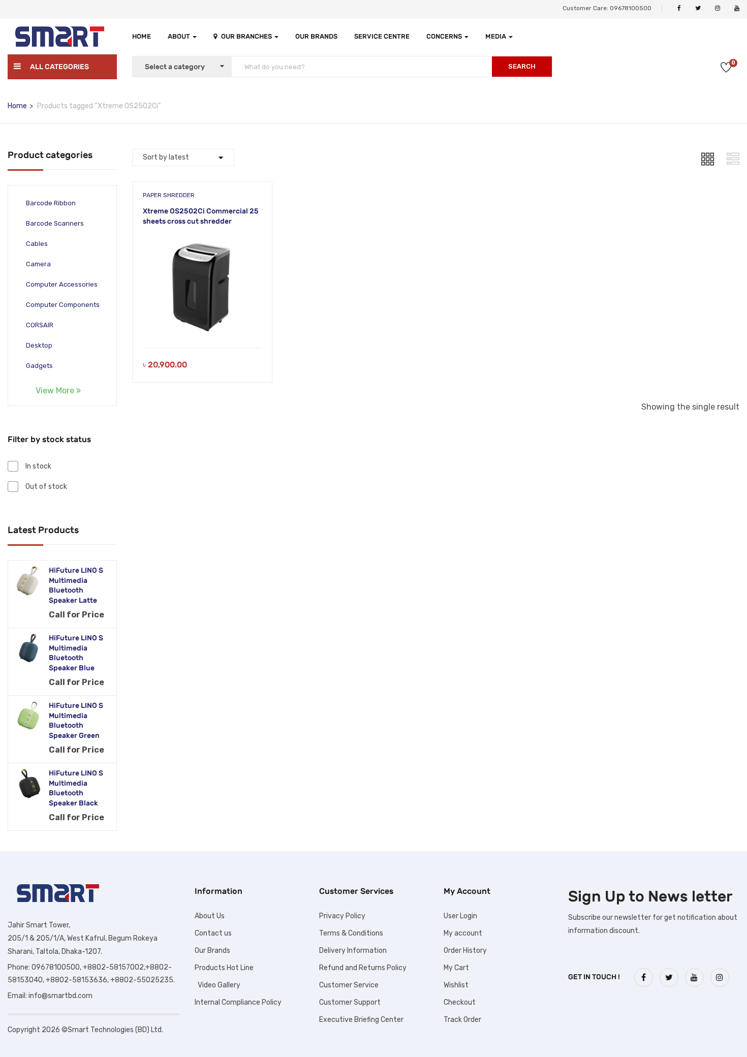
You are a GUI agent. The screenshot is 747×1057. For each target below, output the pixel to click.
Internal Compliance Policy (238, 1002)
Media (496, 36)
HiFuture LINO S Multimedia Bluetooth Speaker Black (76, 788)
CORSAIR (39, 325)
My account (463, 933)
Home (141, 36)
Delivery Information (353, 950)
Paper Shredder (169, 195)
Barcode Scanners (55, 223)
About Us (210, 916)
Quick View (202, 322)
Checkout (460, 1002)
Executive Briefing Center (361, 1019)
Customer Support (350, 1002)
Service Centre (382, 36)
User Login (460, 916)
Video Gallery (217, 985)
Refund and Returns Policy (363, 967)
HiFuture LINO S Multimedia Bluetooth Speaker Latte (76, 585)
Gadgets (39, 365)
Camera (38, 264)
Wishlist (456, 985)
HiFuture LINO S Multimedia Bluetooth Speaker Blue (76, 653)
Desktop (39, 345)
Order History (465, 950)
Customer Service (349, 985)
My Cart (456, 967)
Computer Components (63, 304)
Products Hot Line (224, 967)
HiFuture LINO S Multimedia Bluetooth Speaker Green (76, 720)
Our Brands (316, 36)
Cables (37, 243)
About (180, 36)
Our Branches (247, 36)
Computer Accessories (62, 284)
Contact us (213, 933)
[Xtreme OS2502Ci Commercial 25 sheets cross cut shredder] (202, 243)
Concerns (444, 36)
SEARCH (522, 66)
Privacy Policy (342, 916)
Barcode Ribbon (51, 203)
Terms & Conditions (351, 933)
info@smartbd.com (60, 995)
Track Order (462, 1019)
